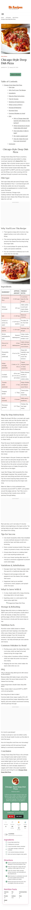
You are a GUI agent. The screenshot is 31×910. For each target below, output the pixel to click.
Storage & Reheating (15, 108)
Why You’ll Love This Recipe (17, 90)
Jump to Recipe (15, 74)
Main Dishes (4, 56)
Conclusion (12, 144)
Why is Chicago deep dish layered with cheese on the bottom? (22, 121)
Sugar (5, 900)
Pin (12, 816)
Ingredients (12, 93)
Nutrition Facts (13, 110)
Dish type (11, 87)
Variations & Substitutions (16, 102)
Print (20, 816)
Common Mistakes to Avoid (17, 113)
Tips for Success (13, 99)
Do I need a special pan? (21, 136)
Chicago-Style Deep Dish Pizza (13, 85)
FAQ (10, 116)
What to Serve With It (15, 105)
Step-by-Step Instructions (16, 96)
